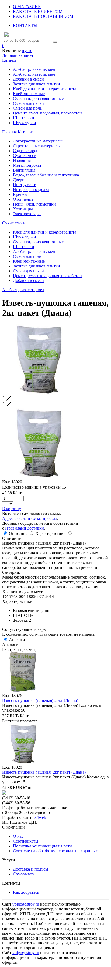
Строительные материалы (37, 146)
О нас (18, 836)
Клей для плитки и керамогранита (44, 88)
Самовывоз (23, 874)
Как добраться (26, 892)
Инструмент (24, 184)
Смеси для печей (28, 103)
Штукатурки (24, 122)
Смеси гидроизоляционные (38, 98)
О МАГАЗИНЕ (27, 6)
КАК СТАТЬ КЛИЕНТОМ (38, 11)
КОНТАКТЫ (25, 25)
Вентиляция (24, 170)
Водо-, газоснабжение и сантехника (46, 175)
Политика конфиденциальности (42, 846)
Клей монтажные (29, 93)
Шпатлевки (23, 118)
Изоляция (22, 160)
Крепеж (20, 194)
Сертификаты (25, 841)
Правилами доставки (24, 528)
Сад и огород (25, 150)
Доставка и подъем (30, 869)
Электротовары (27, 213)
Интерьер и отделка (31, 189)
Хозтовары (23, 209)
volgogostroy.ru (25, 904)
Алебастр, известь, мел (34, 69)
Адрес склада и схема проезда (29, 518)
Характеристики (50, 533)
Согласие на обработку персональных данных (55, 850)
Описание (18, 533)
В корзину (11, 508)
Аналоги (17, 639)
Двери (19, 180)
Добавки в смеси (28, 79)
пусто (27, 50)
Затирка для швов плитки (36, 84)
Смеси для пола (27, 108)
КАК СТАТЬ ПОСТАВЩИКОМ (43, 16)
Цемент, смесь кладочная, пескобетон (47, 113)
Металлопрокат (27, 165)
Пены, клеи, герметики (34, 204)
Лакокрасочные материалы (38, 141)
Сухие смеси (24, 155)
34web (40, 817)
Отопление (23, 199)
